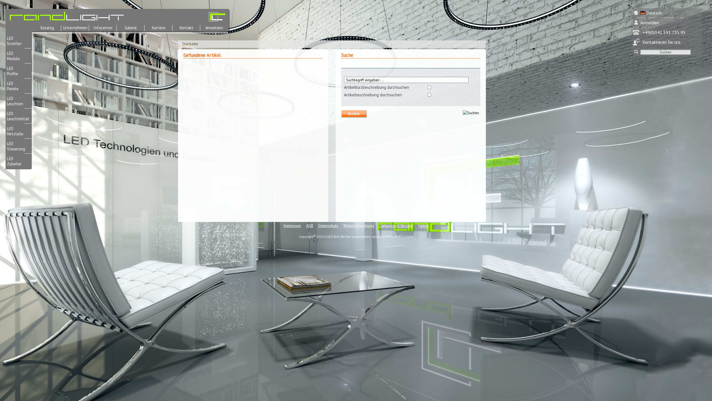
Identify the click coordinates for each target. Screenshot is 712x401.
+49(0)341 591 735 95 (664, 32)
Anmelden (214, 27)
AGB (309, 225)
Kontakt (186, 27)
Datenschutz (328, 225)
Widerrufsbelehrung (358, 225)
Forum (423, 225)
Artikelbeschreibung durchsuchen (373, 94)
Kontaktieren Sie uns (661, 42)
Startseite (190, 43)
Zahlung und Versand (396, 225)
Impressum (292, 225)
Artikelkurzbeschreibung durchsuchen (376, 87)
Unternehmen (75, 27)
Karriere (158, 27)
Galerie (131, 27)
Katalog (47, 27)
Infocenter (103, 27)
